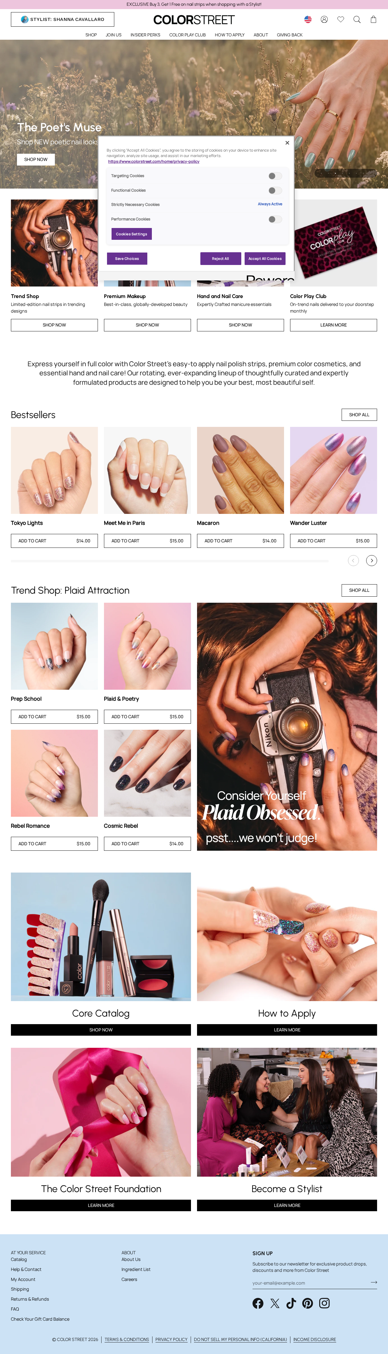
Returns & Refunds (30, 1299)
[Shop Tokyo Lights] (54, 470)
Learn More (333, 325)
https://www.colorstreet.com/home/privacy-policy (153, 161)
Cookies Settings (131, 234)
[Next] (371, 560)
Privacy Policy (172, 1339)
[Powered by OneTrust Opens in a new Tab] (269, 276)
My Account (23, 1279)
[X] (274, 1303)
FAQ (15, 1309)
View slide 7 (363, 173)
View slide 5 (349, 173)
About (129, 1252)
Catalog (19, 1259)
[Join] (372, 1282)
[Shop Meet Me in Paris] (147, 470)
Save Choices (127, 258)
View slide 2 (328, 173)
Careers (129, 1279)
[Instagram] (324, 1303)
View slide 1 (321, 173)
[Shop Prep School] (54, 646)
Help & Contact (26, 1269)
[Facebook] (258, 1303)
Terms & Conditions (127, 1339)
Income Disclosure (314, 1339)
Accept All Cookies (265, 258)
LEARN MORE (101, 1205)
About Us (131, 1259)
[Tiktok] (291, 1303)
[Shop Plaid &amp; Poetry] (147, 646)
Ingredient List (136, 1269)
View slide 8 (370, 173)
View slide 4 (342, 173)
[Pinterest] (307, 1303)
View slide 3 (335, 173)
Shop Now (54, 325)
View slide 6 (356, 173)
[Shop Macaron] (240, 470)
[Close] (287, 142)
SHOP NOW (36, 159)
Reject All (220, 258)
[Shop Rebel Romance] (54, 773)
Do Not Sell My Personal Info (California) (240, 1339)
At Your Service (28, 1252)
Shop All (359, 414)
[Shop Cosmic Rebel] (147, 773)
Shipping (20, 1289)
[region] (194, 4)
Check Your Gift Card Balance (40, 1319)
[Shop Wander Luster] (333, 470)
